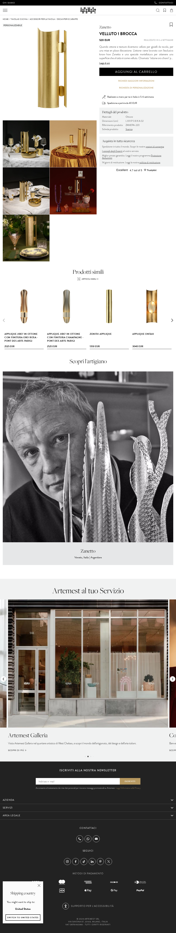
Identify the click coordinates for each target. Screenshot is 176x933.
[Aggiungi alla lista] (171, 25)
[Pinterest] (100, 861)
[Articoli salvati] (164, 10)
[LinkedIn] (92, 861)
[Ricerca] (157, 10)
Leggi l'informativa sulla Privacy (128, 788)
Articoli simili (89, 279)
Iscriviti (130, 781)
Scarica (129, 129)
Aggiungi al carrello (136, 71)
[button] (172, 320)
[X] (108, 861)
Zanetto (105, 27)
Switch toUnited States (23, 917)
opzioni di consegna (155, 146)
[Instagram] (67, 861)
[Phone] (79, 839)
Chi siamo (9, 2)
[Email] (96, 839)
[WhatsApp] (88, 839)
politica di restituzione (149, 162)
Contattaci (166, 2)
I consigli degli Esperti (112, 151)
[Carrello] (171, 10)
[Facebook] (75, 861)
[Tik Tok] (84, 861)
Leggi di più (104, 63)
